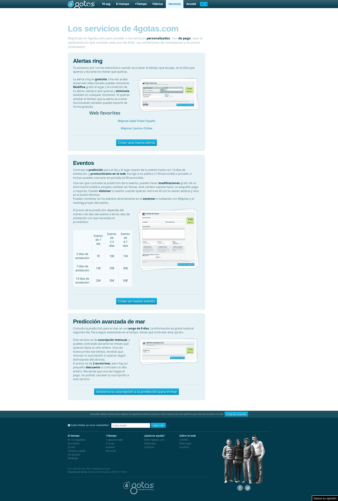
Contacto (149, 447)
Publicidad (150, 443)
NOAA (124, 471)
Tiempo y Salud (76, 450)
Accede (191, 4)
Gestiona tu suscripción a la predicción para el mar (136, 391)
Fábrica (157, 4)
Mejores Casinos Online (136, 128)
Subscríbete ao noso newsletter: (89, 425)
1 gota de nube (114, 439)
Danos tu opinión (325, 498)
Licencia (184, 447)
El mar (71, 447)
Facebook (239, 487)
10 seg (106, 4)
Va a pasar (74, 443)
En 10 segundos (77, 439)
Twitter (247, 487)
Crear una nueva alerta (136, 142)
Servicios (174, 4)
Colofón (183, 439)
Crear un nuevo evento (136, 301)
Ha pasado (74, 454)
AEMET (114, 471)
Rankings (73, 458)
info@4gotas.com (101, 468)
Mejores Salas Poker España (136, 121)
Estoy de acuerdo (236, 414)
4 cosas (110, 443)
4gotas (81, 4)
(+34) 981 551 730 (80, 468)
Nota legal (185, 443)
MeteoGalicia (103, 471)
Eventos (110, 447)
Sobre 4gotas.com (154, 439)
